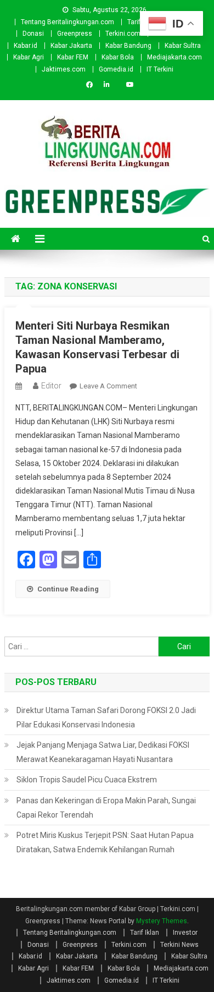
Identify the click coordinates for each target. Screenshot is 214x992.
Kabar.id (25, 46)
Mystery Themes (161, 921)
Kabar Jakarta (71, 46)
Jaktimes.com (64, 69)
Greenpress (74, 33)
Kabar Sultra (183, 46)
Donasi (33, 33)
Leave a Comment (108, 386)
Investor (185, 932)
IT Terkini (160, 69)
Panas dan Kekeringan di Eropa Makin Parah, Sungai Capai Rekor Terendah (106, 807)
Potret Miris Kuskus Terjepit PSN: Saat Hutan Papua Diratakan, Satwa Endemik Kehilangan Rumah (105, 842)
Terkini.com (122, 33)
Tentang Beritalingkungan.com (67, 22)
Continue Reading (68, 589)
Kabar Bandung (128, 46)
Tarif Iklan (144, 932)
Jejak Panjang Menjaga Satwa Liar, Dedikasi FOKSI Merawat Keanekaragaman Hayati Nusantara (102, 752)
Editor (51, 385)
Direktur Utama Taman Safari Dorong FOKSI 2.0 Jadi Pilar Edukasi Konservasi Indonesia (106, 717)
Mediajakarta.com (174, 57)
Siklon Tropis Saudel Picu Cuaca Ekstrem (86, 779)
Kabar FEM (72, 57)
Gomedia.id (116, 69)
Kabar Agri (28, 57)
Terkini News (179, 945)
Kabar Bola (118, 57)
